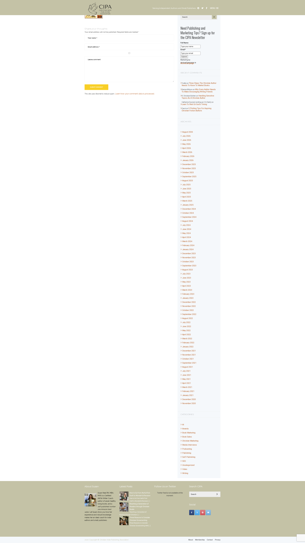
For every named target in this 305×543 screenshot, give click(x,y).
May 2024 (186, 233)
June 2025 (186, 189)
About (190, 540)
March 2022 (187, 338)
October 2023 (188, 261)
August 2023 (187, 270)
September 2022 (189, 314)
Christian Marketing (190, 441)
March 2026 (187, 152)
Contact (210, 540)
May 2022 (186, 330)
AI (183, 424)
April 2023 (186, 286)
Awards (185, 429)
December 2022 (189, 302)
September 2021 (189, 363)
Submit (184, 57)
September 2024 (189, 217)
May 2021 (186, 379)
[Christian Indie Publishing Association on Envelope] (208, 512)
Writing (185, 473)
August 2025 (187, 180)
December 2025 (189, 164)
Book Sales (187, 437)
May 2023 (186, 282)
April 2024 (186, 237)
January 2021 (187, 395)
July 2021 (186, 371)
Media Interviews (189, 445)
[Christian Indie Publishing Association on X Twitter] (197, 512)
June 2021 (186, 375)
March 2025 (187, 201)
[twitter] (202, 8)
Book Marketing (188, 433)
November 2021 (189, 355)
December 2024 (189, 209)
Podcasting (187, 449)
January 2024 (187, 249)
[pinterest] (198, 8)
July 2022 (186, 322)
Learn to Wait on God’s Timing (194, 104)
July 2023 (186, 274)
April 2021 (186, 383)
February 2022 (188, 343)
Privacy (217, 540)
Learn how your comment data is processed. (134, 94)
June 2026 (186, 140)
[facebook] (206, 8)
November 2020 (189, 403)
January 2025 (187, 205)
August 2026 (187, 132)
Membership (200, 540)
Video (184, 469)
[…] (149, 501)
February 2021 (188, 391)
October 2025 (188, 172)
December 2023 (189, 253)
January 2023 (187, 298)
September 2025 (189, 176)
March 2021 (187, 387)
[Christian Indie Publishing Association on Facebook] (191, 512)
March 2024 (187, 241)
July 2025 (186, 185)
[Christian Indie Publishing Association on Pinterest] (202, 512)
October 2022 (188, 310)
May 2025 (186, 193)
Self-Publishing (188, 457)
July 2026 (186, 136)
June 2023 (186, 278)
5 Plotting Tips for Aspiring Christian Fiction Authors (196, 109)
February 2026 (188, 156)
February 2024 (188, 245)
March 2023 (187, 290)
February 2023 (188, 294)
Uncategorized (188, 465)
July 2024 (186, 225)
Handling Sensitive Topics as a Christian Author (198, 97)
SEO (184, 461)
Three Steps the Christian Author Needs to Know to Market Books (199, 84)
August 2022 (187, 318)
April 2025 (186, 197)
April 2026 (186, 148)
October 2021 (188, 359)
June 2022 (186, 326)
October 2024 (188, 213)
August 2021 (187, 367)
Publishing (186, 453)
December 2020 (189, 399)
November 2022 (189, 306)
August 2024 (187, 221)
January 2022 (187, 347)
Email (183, 50)
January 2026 (187, 160)
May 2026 (186, 144)
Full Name (184, 43)
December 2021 (189, 351)
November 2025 (189, 168)
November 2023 (189, 257)
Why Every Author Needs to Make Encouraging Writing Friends (199, 90)
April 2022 (186, 334)
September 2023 (189, 266)
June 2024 (186, 229)
